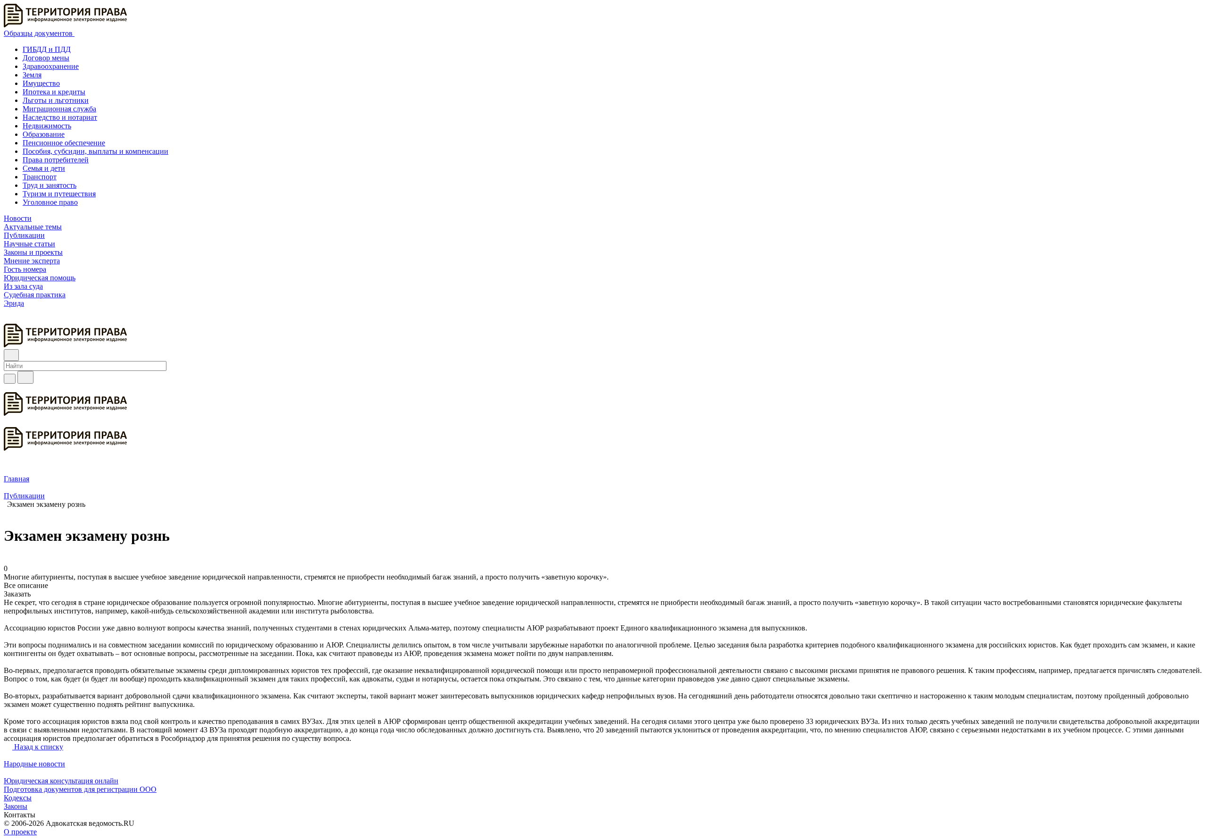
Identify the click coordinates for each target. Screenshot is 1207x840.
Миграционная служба (59, 109)
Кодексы (18, 798)
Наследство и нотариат (60, 117)
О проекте (20, 832)
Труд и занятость (49, 185)
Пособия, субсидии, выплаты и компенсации (95, 151)
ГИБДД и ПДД (47, 49)
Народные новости (34, 764)
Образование (44, 134)
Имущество (41, 83)
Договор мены (46, 58)
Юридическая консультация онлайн (61, 781)
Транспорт (40, 177)
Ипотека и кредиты (54, 92)
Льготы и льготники (56, 100)
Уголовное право (50, 202)
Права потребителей (56, 160)
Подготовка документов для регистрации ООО (80, 789)
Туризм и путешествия (59, 194)
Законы (15, 806)
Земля (32, 75)
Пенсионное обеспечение (64, 143)
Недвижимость (47, 126)
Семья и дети (44, 168)
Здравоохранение (51, 66)
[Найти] (25, 377)
